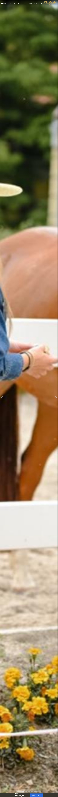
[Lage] (38, 3)
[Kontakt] (41, 3)
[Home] (50, 3)
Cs (10, 3)
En (14, 3)
